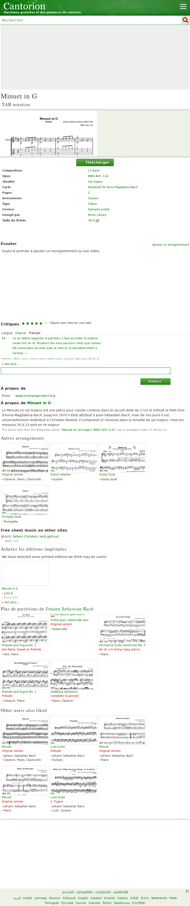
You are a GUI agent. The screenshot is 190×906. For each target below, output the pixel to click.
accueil (68, 892)
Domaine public (99, 209)
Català (27, 898)
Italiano (122, 898)
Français (34, 333)
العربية (17, 898)
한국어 (145, 898)
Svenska (94, 903)
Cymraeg (40, 898)
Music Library (97, 215)
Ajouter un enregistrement (170, 244)
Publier (155, 381)
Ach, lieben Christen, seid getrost (32, 536)
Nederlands (159, 898)
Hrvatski (109, 898)
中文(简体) (138, 903)
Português (52, 903)
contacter (103, 892)
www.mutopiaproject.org (35, 396)
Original (20, 333)
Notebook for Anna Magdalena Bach (113, 187)
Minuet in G (10, 588)
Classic (92, 203)
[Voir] (95, 133)
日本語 (134, 898)
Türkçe (106, 903)
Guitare (93, 198)
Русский (67, 903)
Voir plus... (11, 364)
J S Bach (94, 170)
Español (96, 898)
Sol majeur (95, 181)
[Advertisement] (95, 57)
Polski (173, 898)
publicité (121, 892)
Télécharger (97, 162)
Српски (81, 903)
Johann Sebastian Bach (70, 609)
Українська (122, 903)
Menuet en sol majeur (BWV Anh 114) (88, 430)
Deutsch (54, 898)
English (83, 898)
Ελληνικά (69, 898)
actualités (85, 892)
